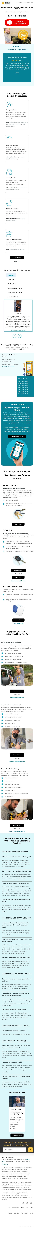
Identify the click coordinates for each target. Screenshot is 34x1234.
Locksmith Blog (15, 1207)
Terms (27, 1207)
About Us (10, 1213)
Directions (12, 366)
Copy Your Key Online (17, 436)
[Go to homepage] (6, 3)
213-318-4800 (5, 366)
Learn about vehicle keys (18, 581)
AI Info (31, 1213)
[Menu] (32, 2)
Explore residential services (17, 761)
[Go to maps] (8, 386)
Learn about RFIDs (18, 623)
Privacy (31, 1207)
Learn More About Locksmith (18, 330)
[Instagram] (31, 1203)
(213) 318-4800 (17, 257)
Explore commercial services (17, 831)
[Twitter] (23, 1203)
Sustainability (16, 1213)
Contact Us (5, 1164)
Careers (22, 1207)
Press (9, 1207)
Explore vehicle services (17, 697)
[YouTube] (27, 1203)
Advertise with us (24, 1213)
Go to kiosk (18, 524)
